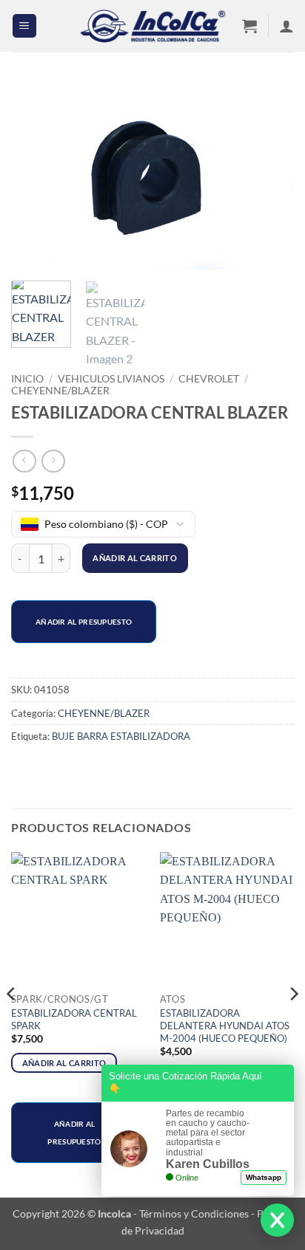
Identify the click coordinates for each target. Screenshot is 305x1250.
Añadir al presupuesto (84, 621)
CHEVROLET (208, 379)
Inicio (27, 379)
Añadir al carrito (135, 558)
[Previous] (35, 176)
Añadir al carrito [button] (64, 1063)
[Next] (269, 176)
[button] (24, 26)
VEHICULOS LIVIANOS (111, 379)
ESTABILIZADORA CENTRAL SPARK (74, 1019)
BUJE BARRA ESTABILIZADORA (121, 736)
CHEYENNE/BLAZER (60, 390)
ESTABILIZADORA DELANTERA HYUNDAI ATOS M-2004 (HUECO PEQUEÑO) (224, 1025)
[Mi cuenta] (286, 26)
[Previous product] (52, 461)
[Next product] (24, 461)
